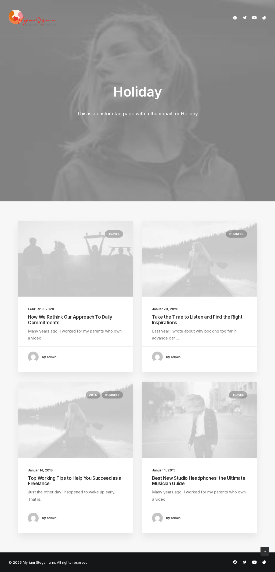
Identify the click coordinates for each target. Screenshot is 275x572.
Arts (93, 395)
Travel (114, 234)
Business (236, 234)
